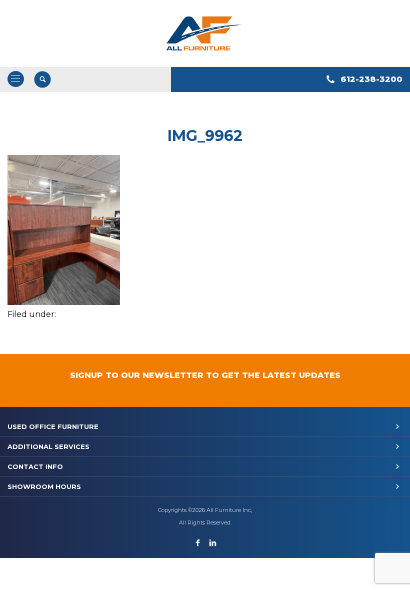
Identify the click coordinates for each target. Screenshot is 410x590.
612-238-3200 (371, 79)
